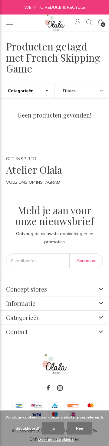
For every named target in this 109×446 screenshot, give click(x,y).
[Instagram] (60, 388)
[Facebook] (48, 388)
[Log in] (77, 22)
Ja (53, 428)
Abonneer (86, 260)
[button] (11, 22)
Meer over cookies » (56, 439)
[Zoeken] (89, 22)
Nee (79, 428)
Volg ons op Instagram (33, 182)
